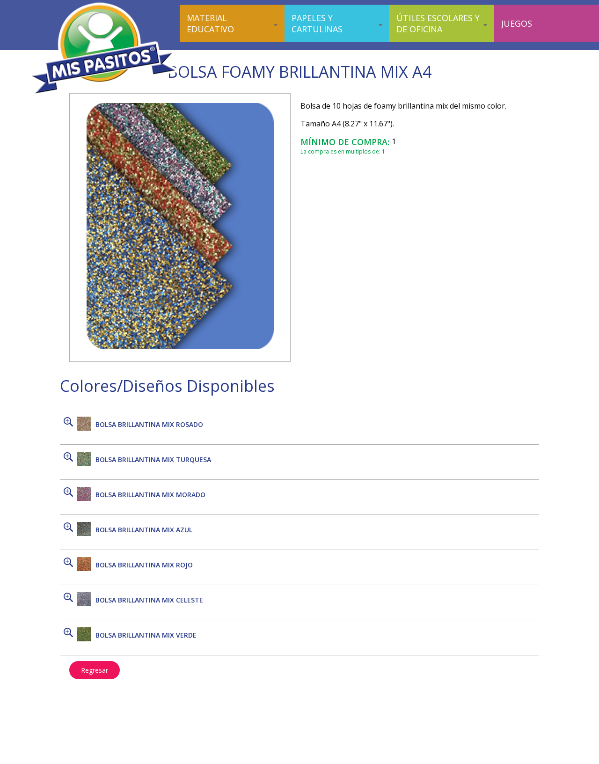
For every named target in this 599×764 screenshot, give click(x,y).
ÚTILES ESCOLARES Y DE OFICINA (438, 23)
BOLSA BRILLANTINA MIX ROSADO (149, 424)
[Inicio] (105, 93)
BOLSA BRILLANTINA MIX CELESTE (149, 599)
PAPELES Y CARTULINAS (317, 23)
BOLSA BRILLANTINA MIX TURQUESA (153, 459)
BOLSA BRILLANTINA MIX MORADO (150, 494)
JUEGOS (516, 23)
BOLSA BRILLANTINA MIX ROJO (144, 564)
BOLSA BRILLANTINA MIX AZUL (143, 529)
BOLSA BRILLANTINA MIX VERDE (146, 635)
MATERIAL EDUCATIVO (210, 23)
